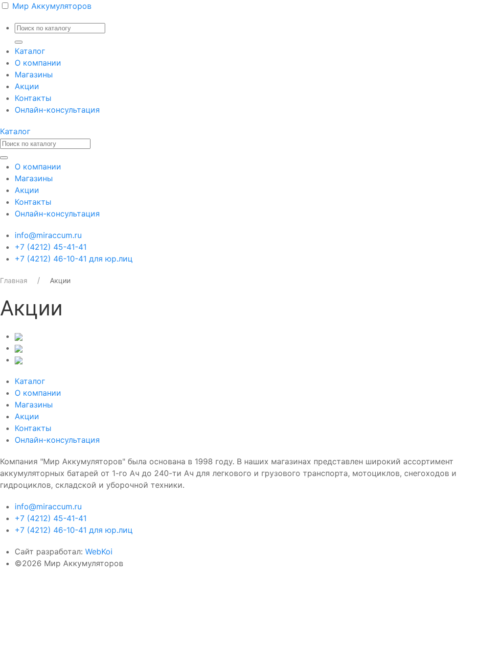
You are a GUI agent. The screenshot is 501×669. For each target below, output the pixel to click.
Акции (27, 86)
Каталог (30, 51)
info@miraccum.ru (48, 235)
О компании (38, 63)
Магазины (34, 74)
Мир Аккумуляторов (51, 6)
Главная (13, 280)
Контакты (33, 98)
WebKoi (99, 551)
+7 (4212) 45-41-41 (51, 247)
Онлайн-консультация (57, 110)
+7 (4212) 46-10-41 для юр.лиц (74, 258)
